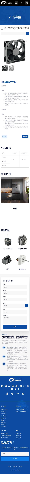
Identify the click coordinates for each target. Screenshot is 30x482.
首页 (5, 28)
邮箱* (4, 296)
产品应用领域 (12, 28)
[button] (16, 2)
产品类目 (18, 406)
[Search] (27, 33)
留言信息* (5, 315)
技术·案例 (3, 430)
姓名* (4, 284)
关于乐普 (3, 406)
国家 (4, 303)
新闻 (17, 430)
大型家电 (19, 28)
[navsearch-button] (21, 2)
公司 (4, 309)
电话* (4, 290)
